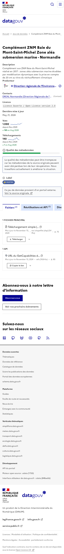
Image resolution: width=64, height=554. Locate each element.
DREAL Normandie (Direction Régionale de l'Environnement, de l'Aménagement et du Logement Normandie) (27, 96)
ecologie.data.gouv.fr (12, 441)
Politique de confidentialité (45, 534)
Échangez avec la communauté (16, 408)
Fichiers (11, 207)
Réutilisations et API (37, 207)
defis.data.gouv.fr (10, 446)
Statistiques (7, 413)
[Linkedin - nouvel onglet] (4, 338)
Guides (5, 394)
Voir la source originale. (17, 193)
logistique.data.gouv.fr (12, 456)
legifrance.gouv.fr (11, 519)
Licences (6, 534)
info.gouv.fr (33, 519)
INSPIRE (10, 182)
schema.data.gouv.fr (11, 381)
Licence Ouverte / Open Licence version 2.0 (29, 106)
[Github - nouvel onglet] (39, 338)
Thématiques (8, 356)
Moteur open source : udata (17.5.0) (18, 473)
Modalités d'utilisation (21, 534)
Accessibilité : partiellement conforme (36, 540)
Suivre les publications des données (18, 371)
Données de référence (12, 361)
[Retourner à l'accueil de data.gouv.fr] (14, 20)
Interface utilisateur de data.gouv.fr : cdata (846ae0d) (26, 478)
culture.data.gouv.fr (11, 451)
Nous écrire (7, 404)
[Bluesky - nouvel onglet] (22, 338)
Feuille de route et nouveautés (15, 399)
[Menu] (60, 4)
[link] (16, 239)
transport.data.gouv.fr (12, 436)
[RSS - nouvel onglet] (48, 338)
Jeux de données (20, 34)
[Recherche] (52, 4)
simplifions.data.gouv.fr (12, 426)
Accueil (5, 34)
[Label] (3, 177)
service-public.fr (11, 526)
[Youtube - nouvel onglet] (30, 338)
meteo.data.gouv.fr (11, 431)
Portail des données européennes (17, 376)
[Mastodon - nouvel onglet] (13, 338)
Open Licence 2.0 (23, 550)
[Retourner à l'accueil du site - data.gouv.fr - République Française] (34, 495)
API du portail (8, 468)
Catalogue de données (12, 366)
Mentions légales (9, 540)
